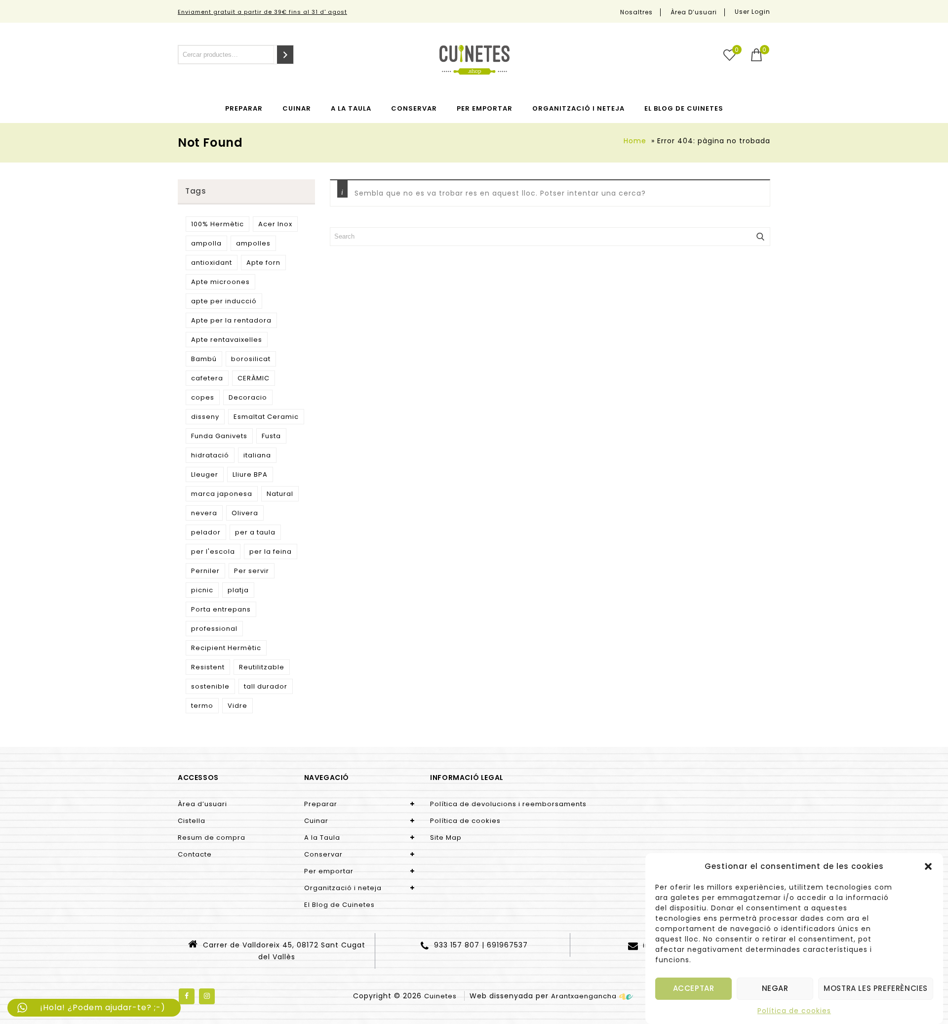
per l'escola (213, 551)
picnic (202, 590)
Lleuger (204, 474)
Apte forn (263, 262)
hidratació (210, 455)
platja (238, 590)
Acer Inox (275, 224)
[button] (928, 866)
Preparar (244, 108)
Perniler (205, 570)
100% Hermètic (217, 224)
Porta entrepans (221, 609)
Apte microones (220, 282)
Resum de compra (211, 837)
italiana (257, 455)
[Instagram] (207, 996)
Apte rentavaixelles (226, 339)
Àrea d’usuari (694, 12)
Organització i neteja (578, 108)
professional (214, 628)
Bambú (204, 359)
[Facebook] (187, 996)
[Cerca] (285, 54)
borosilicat (251, 359)
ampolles (253, 243)
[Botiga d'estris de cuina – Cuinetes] (474, 60)
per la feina (270, 551)
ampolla (206, 243)
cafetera (207, 378)
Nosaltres (636, 12)
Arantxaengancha (584, 996)
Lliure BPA (250, 474)
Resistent (208, 667)
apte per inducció (224, 301)
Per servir (251, 570)
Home (635, 141)
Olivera (245, 513)
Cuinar (296, 108)
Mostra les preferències (876, 988)
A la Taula (351, 108)
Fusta (271, 436)
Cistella (191, 820)
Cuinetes (440, 996)
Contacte (195, 854)
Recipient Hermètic (226, 648)
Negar (775, 988)
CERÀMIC (253, 378)
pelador (206, 532)
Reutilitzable (261, 667)
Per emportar (485, 108)
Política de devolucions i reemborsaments (508, 804)
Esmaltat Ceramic (266, 416)
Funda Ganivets (219, 436)
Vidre (237, 705)
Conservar (414, 108)
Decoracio (248, 397)
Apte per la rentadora (231, 320)
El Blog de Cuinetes (683, 108)
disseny (205, 416)
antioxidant (211, 262)
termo (202, 705)
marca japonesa (221, 493)
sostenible (210, 686)
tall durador (265, 686)
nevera (204, 513)
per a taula (255, 532)
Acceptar (693, 988)
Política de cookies (794, 1011)
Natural (280, 493)
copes (202, 397)
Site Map (446, 837)
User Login (752, 11)
